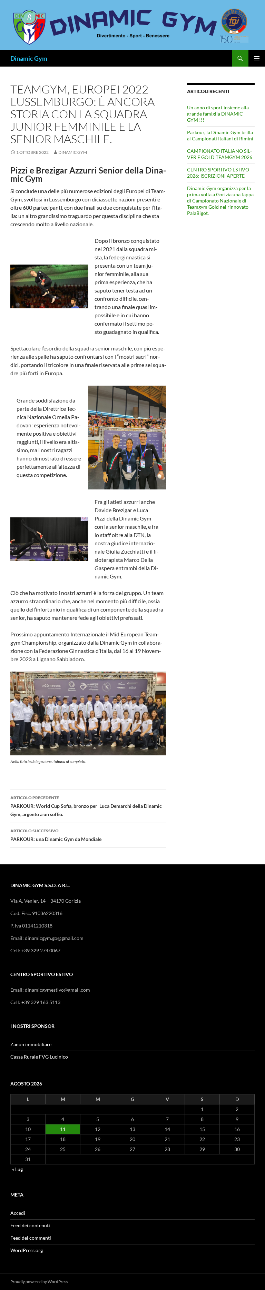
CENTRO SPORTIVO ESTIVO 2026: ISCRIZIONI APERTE (218, 173)
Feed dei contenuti (30, 1225)
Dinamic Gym (28, 58)
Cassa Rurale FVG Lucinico (39, 1057)
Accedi (17, 1213)
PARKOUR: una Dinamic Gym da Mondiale (55, 835)
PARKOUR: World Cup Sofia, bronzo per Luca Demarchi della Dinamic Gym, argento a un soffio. (86, 806)
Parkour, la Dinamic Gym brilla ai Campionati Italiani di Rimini (220, 135)
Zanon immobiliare (30, 1044)
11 (63, 1129)
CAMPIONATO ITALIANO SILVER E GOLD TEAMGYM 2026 (219, 154)
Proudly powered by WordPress (39, 1281)
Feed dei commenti (30, 1238)
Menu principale (256, 58)
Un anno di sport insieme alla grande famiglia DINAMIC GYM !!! (218, 114)
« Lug (17, 1169)
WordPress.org (26, 1250)
